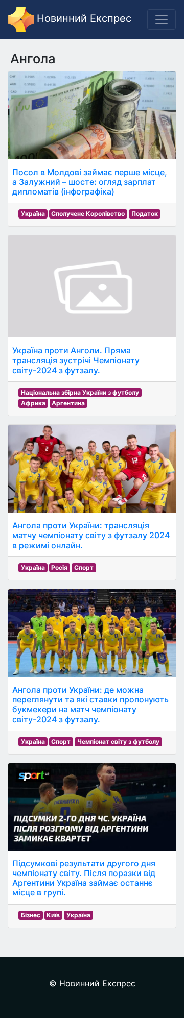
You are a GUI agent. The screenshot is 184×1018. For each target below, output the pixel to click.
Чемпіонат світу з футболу (118, 741)
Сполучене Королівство (88, 213)
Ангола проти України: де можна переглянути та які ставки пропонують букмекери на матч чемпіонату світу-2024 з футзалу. (90, 704)
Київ (53, 915)
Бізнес (30, 915)
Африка (33, 403)
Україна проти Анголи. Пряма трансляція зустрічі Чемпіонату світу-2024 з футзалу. (76, 360)
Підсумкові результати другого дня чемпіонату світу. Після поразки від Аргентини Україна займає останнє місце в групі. (83, 878)
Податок (144, 213)
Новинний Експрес (82, 18)
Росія (59, 567)
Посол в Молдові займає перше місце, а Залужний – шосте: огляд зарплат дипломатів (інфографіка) (89, 182)
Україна (33, 213)
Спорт (84, 567)
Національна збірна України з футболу (80, 392)
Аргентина (68, 403)
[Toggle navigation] (161, 19)
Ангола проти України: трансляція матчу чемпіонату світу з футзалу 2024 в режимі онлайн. (91, 535)
